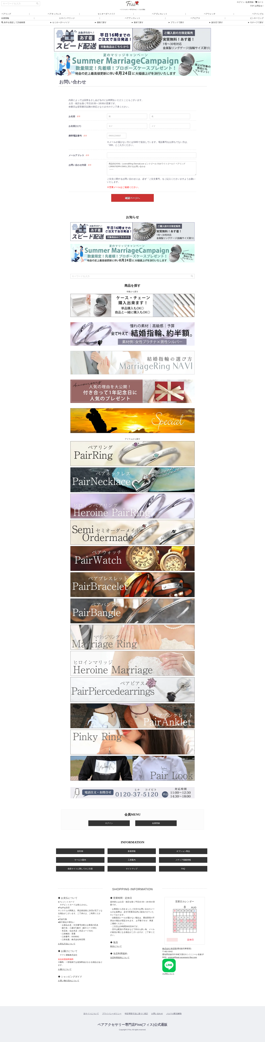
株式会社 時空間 (169, 948)
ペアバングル (258, 14)
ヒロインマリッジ (67, 18)
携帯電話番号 (75, 136)
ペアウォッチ (209, 14)
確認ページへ (132, 198)
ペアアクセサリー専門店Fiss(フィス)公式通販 (132, 1024)
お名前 (72, 116)
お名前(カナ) (75, 126)
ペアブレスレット (159, 14)
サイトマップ (131, 869)
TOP (252, 6)
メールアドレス (76, 155)
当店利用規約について (119, 957)
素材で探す (137, 22)
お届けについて (64, 969)
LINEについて (169, 974)
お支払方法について (66, 944)
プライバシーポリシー (111, 1013)
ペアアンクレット (132, 18)
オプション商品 (183, 851)
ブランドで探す (176, 22)
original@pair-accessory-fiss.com (182, 957)
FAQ (183, 869)
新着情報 (132, 851)
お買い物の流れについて (68, 980)
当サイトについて (91, 1013)
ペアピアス (195, 18)
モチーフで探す (256, 22)
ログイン (241, 2)
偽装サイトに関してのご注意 (80, 869)
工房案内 (132, 860)
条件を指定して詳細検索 (14, 22)
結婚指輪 (5, 18)
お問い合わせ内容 (77, 165)
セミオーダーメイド (106, 14)
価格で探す (100, 22)
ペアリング (6, 14)
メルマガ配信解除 (174, 1013)
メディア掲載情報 (183, 860)
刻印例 (80, 851)
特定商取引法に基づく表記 (136, 1013)
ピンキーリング (257, 18)
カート (260, 2)
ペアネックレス (54, 14)
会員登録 (249, 2)
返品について (116, 946)
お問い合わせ (157, 1013)
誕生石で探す (216, 22)
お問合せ (259, 6)
